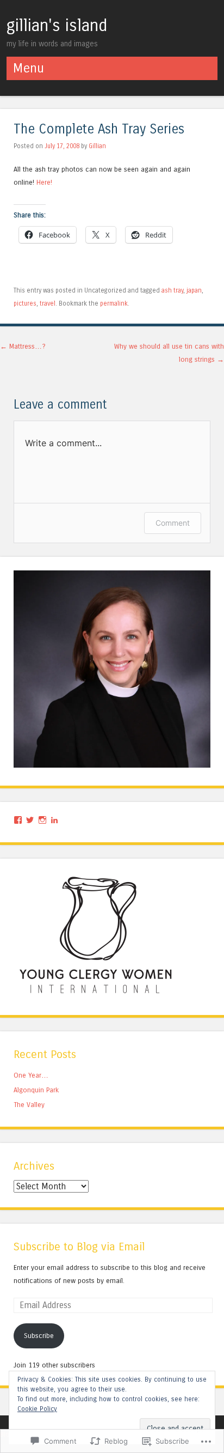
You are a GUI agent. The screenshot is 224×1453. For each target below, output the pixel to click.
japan (194, 290)
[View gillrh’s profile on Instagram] (42, 820)
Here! (44, 182)
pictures (25, 303)
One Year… (31, 1075)
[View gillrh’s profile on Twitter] (30, 820)
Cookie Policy (37, 1409)
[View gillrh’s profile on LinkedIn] (54, 820)
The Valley (29, 1105)
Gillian (97, 146)
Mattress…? (23, 346)
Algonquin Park (36, 1090)
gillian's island (57, 25)
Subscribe (39, 1336)
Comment (172, 522)
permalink (114, 303)
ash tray (172, 290)
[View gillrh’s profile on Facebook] (18, 820)
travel (47, 303)
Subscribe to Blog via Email (79, 1247)
